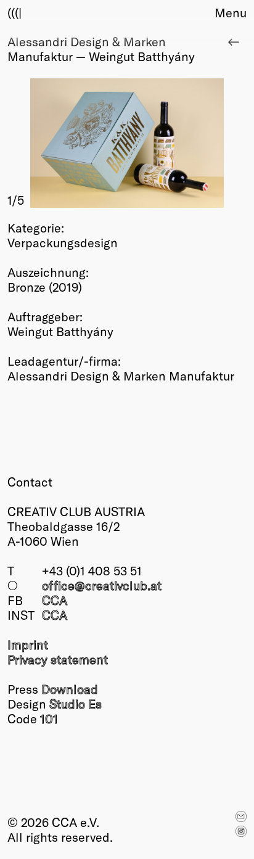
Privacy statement (57, 659)
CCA (54, 600)
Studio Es (75, 703)
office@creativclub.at (102, 585)
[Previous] (67, 143)
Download (69, 688)
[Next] (187, 143)
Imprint (27, 644)
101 (49, 718)
